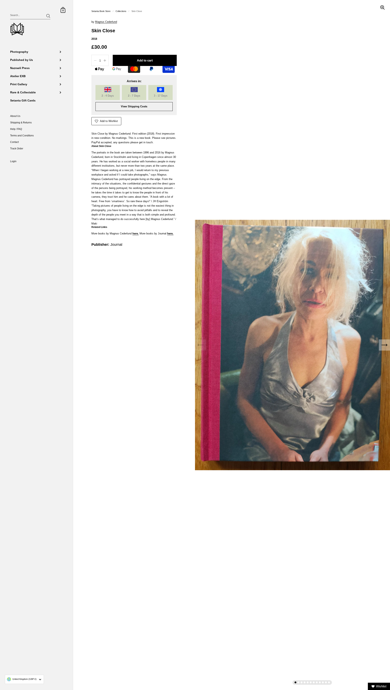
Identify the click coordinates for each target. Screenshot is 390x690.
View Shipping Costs (134, 106)
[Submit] (48, 16)
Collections (121, 11)
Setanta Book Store (100, 11)
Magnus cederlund (106, 21)
